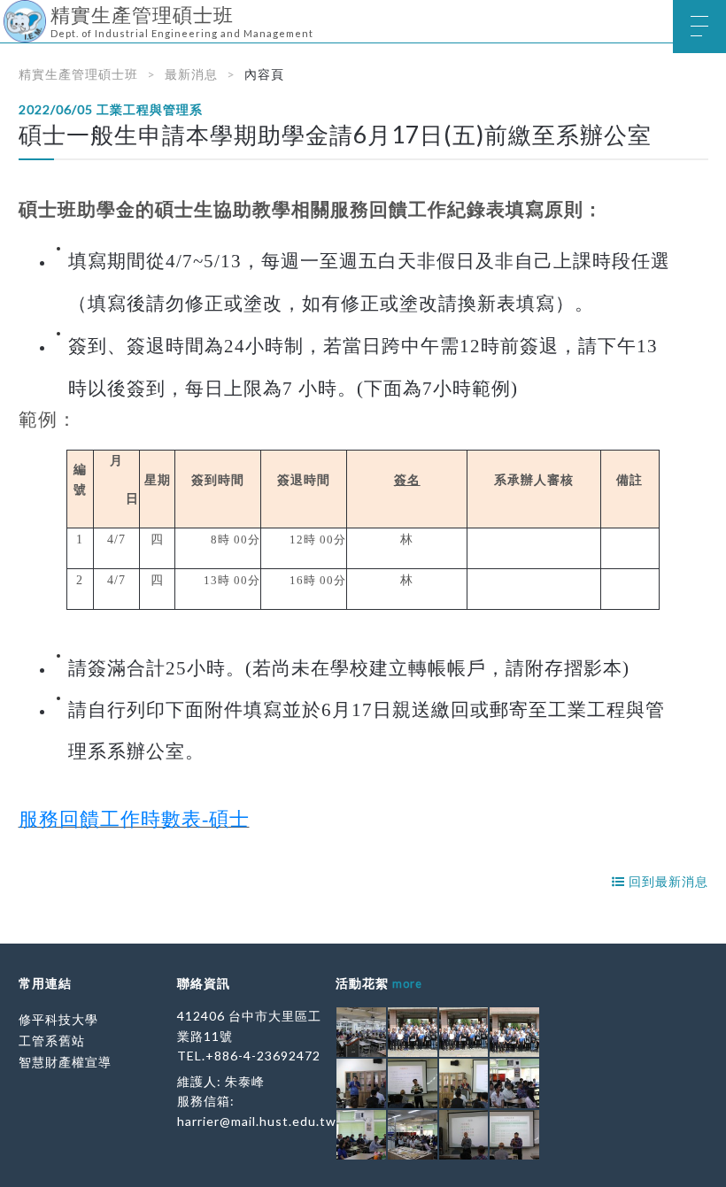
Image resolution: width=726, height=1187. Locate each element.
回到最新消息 (666, 881)
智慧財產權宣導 (65, 1061)
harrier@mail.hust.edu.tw (256, 1121)
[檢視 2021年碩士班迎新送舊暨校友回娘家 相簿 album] (361, 1032)
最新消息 (191, 73)
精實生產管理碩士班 (78, 73)
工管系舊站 (52, 1040)
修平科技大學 (58, 1019)
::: (6, 12)
